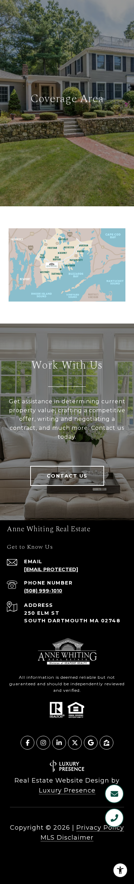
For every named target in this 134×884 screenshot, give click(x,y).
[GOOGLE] (91, 743)
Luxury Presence (67, 790)
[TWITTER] (75, 743)
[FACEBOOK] (27, 743)
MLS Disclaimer (67, 837)
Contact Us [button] (67, 476)
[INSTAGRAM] (43, 743)
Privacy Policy (100, 827)
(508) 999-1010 (43, 591)
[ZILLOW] (106, 743)
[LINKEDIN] (59, 743)
